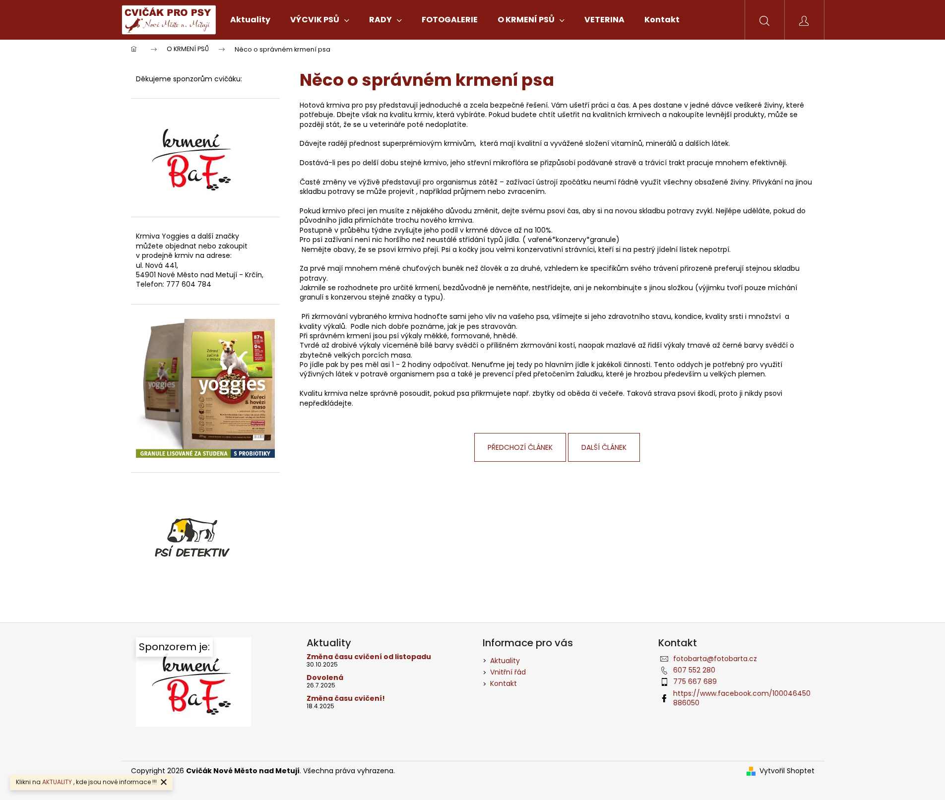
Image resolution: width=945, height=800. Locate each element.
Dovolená (325, 677)
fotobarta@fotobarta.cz (715, 659)
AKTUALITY (57, 782)
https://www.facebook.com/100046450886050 (742, 698)
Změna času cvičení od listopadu (369, 657)
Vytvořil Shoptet (787, 771)
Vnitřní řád (508, 672)
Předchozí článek (520, 447)
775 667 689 (695, 681)
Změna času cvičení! (346, 698)
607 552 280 (694, 670)
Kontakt (503, 683)
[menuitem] (250, 20)
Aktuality (505, 661)
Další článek (604, 447)
